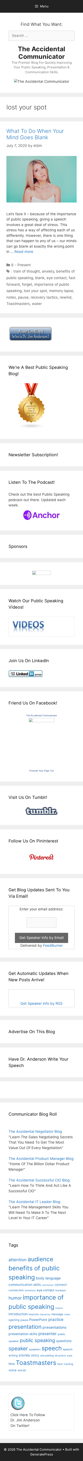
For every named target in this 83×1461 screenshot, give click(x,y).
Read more (23, 251)
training (68, 1364)
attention (18, 1259)
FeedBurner (53, 945)
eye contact (57, 278)
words (22, 1370)
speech (52, 1348)
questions (64, 1341)
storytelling (47, 1355)
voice (13, 1370)
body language (48, 1278)
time (12, 1364)
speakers (35, 1349)
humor (15, 1298)
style (69, 1355)
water (37, 304)
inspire (59, 1308)
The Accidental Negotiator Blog (35, 1131)
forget (27, 284)
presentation (25, 1326)
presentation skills (23, 1334)
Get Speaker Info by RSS (41, 1003)
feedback (60, 1290)
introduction (18, 1314)
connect (60, 1285)
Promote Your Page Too (41, 770)
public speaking (37, 1340)
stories (24, 1355)
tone (60, 1364)
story (35, 1355)
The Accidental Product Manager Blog (41, 1158)
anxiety (48, 271)
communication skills (25, 1285)
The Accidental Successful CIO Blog (39, 1180)
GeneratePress (41, 1454)
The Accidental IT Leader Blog (34, 1202)
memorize (45, 1314)
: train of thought (25, 271)
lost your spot (35, 291)
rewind (66, 297)
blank (39, 278)
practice (55, 1319)
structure (60, 1355)
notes (11, 297)
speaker (18, 1348)
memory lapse (61, 291)
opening (14, 1320)
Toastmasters (18, 304)
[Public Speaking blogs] (31, 428)
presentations (54, 1327)
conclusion (47, 1285)
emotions (30, 1290)
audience (40, 1259)
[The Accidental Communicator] (41, 721)
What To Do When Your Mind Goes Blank (35, 134)
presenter (47, 1333)
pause (23, 297)
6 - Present (21, 265)
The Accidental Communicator (41, 52)
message (57, 1314)
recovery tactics (44, 297)
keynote (34, 1314)
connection (16, 1290)
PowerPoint (38, 1320)
